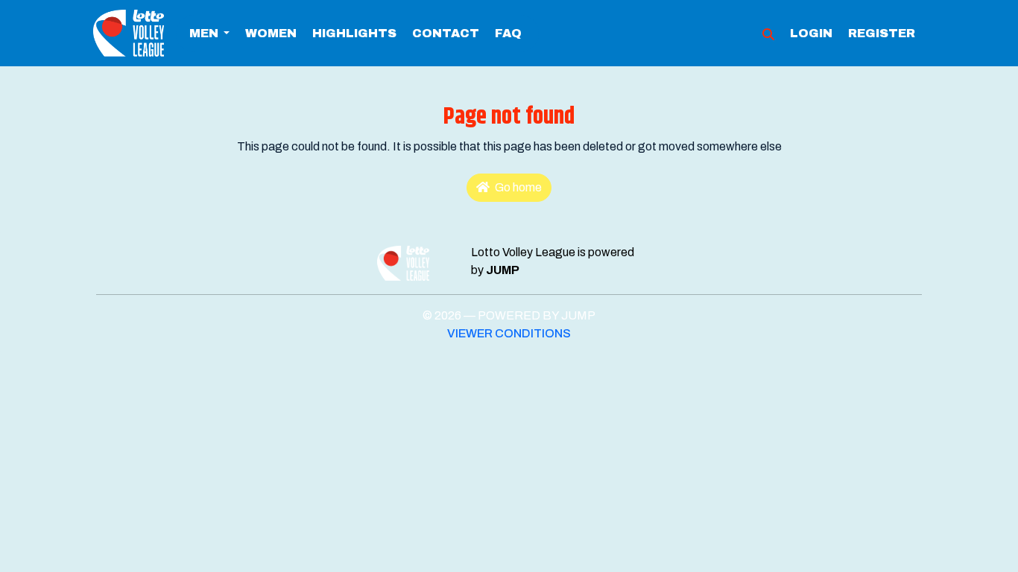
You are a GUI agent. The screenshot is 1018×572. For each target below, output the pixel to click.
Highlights (354, 33)
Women (271, 33)
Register (881, 33)
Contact (445, 33)
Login (811, 33)
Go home (517, 187)
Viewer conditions (509, 333)
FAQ (508, 33)
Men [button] (205, 33)
